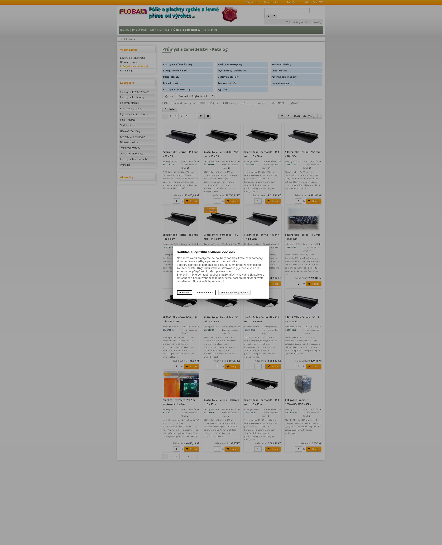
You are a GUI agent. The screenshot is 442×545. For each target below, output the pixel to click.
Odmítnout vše (205, 292)
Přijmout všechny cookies (234, 292)
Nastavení (184, 292)
